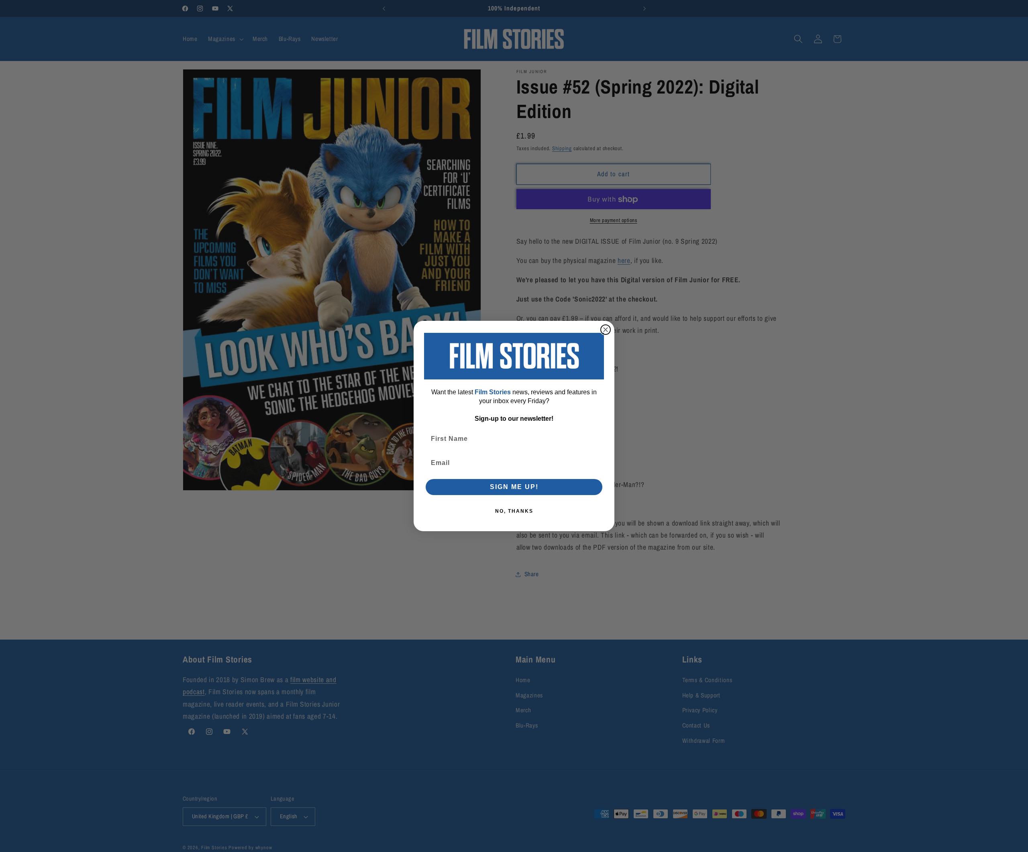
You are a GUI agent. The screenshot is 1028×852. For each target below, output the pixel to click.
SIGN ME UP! (514, 486)
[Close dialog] (605, 329)
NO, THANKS (514, 511)
